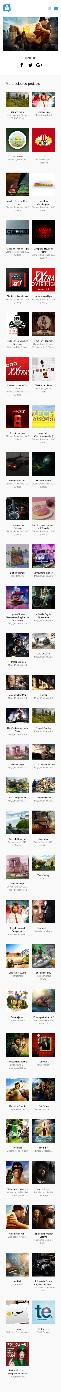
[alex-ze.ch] (7, 8)
